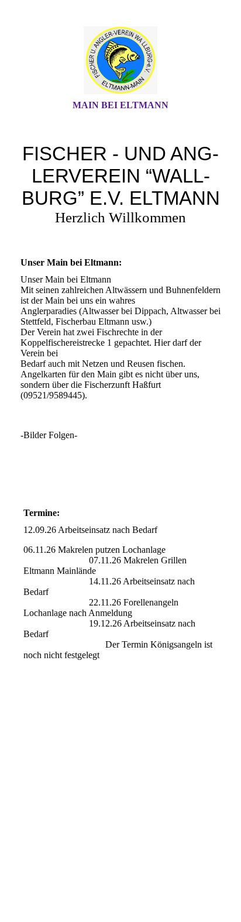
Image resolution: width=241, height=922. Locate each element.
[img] (120, 60)
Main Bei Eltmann (120, 105)
